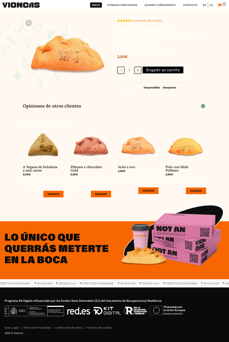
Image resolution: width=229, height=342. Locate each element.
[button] (28, 23)
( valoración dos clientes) (146, 20)
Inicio (96, 5)
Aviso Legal (12, 327)
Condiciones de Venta (68, 327)
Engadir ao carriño (163, 70)
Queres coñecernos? (160, 5)
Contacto (190, 5)
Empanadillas (152, 87)
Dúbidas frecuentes (122, 5)
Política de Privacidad (36, 327)
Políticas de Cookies (99, 327)
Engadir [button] (53, 194)
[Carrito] (220, 5)
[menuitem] (204, 5)
